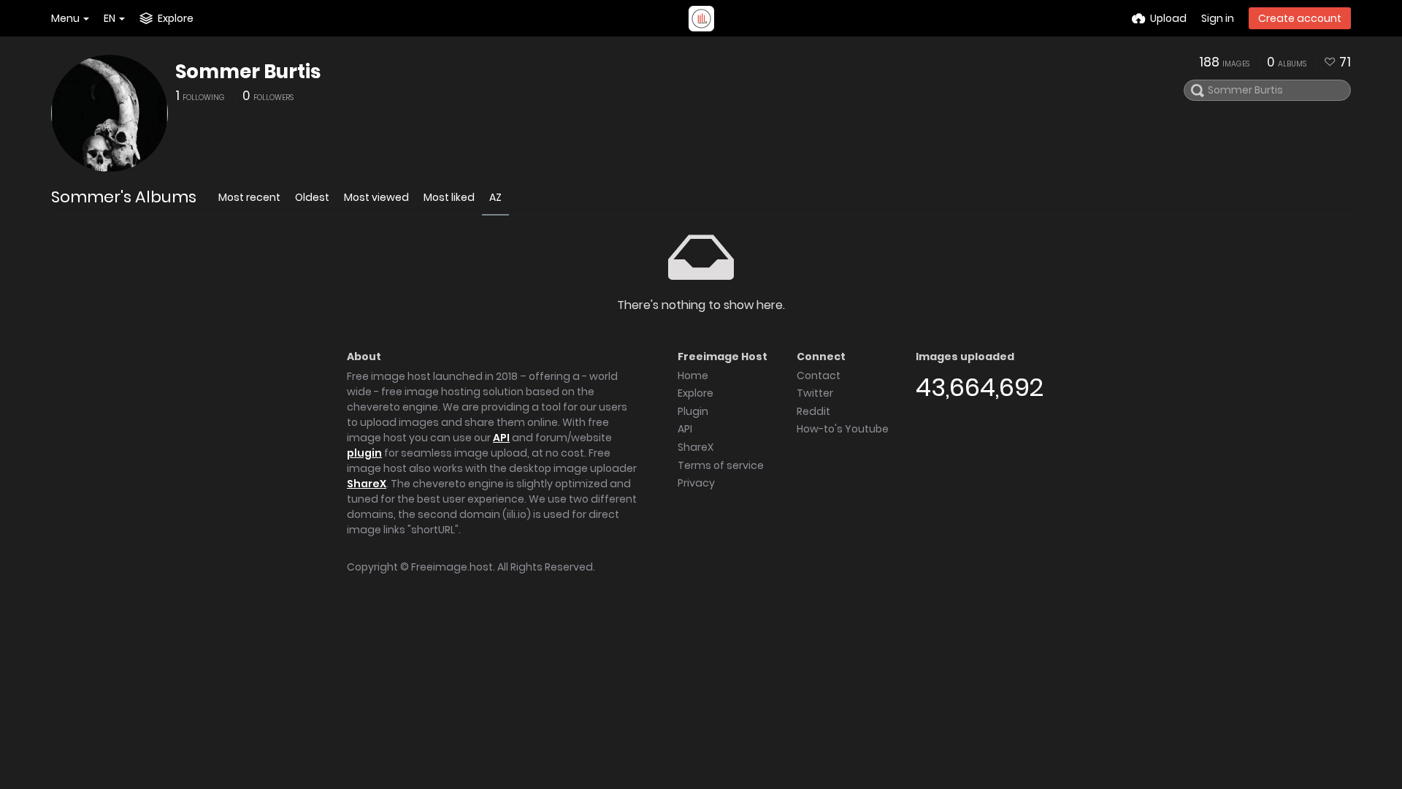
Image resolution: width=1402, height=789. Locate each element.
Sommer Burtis (248, 71)
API (501, 437)
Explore (695, 393)
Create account (1299, 18)
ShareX (366, 483)
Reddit (813, 411)
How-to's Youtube (843, 429)
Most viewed (376, 197)
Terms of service (721, 465)
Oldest (312, 197)
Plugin (693, 411)
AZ (495, 197)
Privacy (696, 483)
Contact (818, 375)
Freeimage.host (452, 567)
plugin (364, 453)
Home (693, 375)
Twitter (815, 393)
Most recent (249, 197)
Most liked (449, 197)
